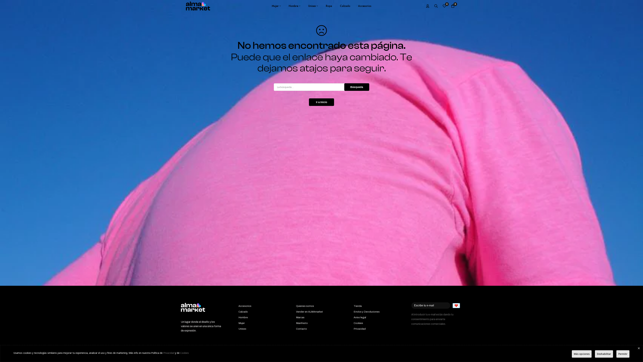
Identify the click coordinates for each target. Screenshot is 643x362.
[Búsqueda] (436, 6)
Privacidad (168, 352)
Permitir (622, 353)
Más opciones (582, 353)
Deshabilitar (604, 353)
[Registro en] (427, 6)
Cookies (184, 352)
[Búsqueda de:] (321, 87)
